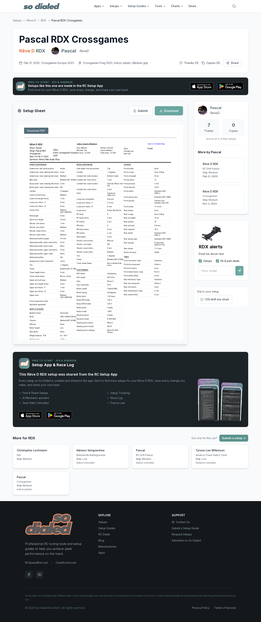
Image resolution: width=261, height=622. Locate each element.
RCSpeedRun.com (36, 562)
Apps (97, 6)
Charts (175, 6)
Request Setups (182, 534)
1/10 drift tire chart (217, 299)
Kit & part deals (229, 260)
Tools (158, 6)
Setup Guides (137, 6)
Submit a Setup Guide (185, 528)
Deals (192, 6)
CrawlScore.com (66, 562)
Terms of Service (225, 607)
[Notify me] (239, 271)
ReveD (84, 51)
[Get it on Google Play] (230, 86)
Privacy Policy (201, 607)
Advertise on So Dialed (186, 540)
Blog (101, 540)
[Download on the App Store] (201, 86)
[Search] (234, 6)
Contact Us (183, 522)
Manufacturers (107, 546)
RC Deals (104, 534)
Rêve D (31, 20)
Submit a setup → (234, 438)
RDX (43, 20)
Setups (114, 6)
